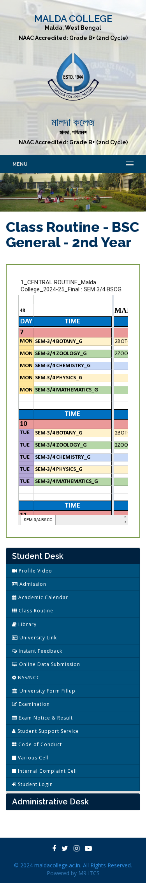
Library (27, 624)
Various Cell (32, 757)
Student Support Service (47, 731)
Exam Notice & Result (45, 717)
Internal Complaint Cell (46, 771)
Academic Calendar (42, 597)
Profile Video (34, 570)
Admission (32, 584)
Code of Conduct (39, 744)
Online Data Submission (49, 664)
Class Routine (35, 610)
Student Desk (37, 556)
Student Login (34, 784)
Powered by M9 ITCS (73, 873)
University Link (37, 637)
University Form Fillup (47, 690)
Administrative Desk (50, 801)
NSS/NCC (28, 677)
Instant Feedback (39, 651)
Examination (33, 704)
